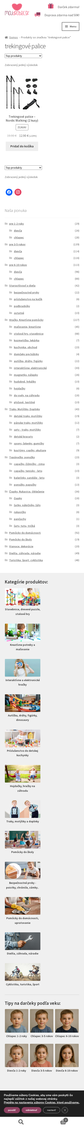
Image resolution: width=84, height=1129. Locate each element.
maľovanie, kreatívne (27, 327)
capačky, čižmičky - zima (29, 464)
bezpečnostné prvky (26, 292)
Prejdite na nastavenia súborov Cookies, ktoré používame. (41, 1102)
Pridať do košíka (22, 146)
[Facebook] (9, 192)
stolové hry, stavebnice (28, 333)
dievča (18, 230)
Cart (54, 1118)
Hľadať (21, 1122)
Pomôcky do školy (20, 539)
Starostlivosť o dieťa (22, 285)
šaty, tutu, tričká (24, 526)
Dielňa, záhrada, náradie (25, 553)
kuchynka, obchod (25, 347)
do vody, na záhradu (27, 395)
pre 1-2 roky (16, 223)
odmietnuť (31, 1110)
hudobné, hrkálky (25, 381)
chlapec (19, 237)
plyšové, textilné (24, 402)
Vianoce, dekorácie (21, 546)
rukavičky (20, 512)
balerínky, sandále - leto (29, 478)
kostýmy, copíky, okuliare (30, 450)
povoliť (12, 1110)
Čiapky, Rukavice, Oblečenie (26, 491)
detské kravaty (23, 436)
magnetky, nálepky (26, 375)
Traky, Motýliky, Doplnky (24, 409)
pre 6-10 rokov (18, 265)
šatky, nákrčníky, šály (27, 505)
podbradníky (22, 306)
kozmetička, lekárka (26, 340)
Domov (13, 37)
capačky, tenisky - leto (28, 471)
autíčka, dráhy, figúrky (28, 361)
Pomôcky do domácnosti (25, 533)
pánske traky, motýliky (28, 423)
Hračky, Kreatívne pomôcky (26, 320)
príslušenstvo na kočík (28, 299)
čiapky (18, 498)
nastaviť (51, 1110)
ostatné (19, 313)
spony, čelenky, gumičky (29, 443)
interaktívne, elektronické (30, 368)
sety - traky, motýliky (27, 429)
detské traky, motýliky (28, 416)
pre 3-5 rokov (17, 244)
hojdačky (19, 388)
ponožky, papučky (25, 484)
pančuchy (20, 519)
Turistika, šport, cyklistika (26, 560)
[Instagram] (17, 192)
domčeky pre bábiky (26, 354)
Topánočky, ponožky (22, 457)
